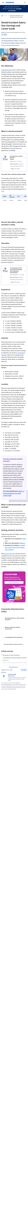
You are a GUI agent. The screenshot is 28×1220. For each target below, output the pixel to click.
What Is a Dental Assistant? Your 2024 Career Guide (13, 493)
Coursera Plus (8, 554)
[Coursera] (10, 2)
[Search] (25, 2)
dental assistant (7, 70)
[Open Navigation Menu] (3, 2)
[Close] (24, 6)
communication (14, 148)
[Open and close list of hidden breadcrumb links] (6, 15)
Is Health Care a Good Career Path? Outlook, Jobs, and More (15, 547)
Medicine (22, 543)
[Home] (2, 15)
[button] (4, 34)
